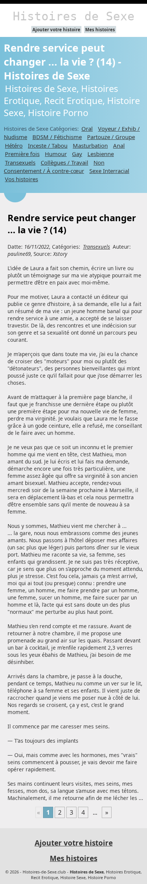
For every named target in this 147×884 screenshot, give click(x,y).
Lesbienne (100, 154)
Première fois (22, 154)
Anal (119, 145)
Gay (77, 154)
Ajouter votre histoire (56, 29)
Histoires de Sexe (74, 16)
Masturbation (90, 145)
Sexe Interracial (109, 170)
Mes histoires (100, 29)
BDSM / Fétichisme (57, 137)
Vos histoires (21, 179)
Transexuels (20, 162)
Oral (87, 128)
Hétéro (14, 145)
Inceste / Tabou (47, 145)
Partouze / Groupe (111, 137)
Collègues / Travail (64, 162)
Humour (56, 154)
